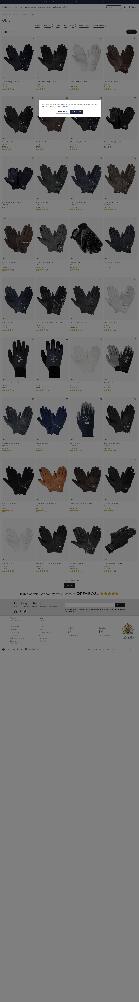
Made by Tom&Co (131, 649)
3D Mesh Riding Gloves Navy (11, 82)
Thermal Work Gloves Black (10, 383)
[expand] (107, 1)
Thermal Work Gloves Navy (44, 383)
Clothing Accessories (22, 14)
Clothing (4, 14)
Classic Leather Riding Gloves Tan (46, 503)
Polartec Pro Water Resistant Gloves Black (49, 323)
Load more (69, 586)
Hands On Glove (75, 262)
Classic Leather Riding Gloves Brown (81, 503)
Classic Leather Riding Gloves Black (47, 82)
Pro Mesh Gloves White (111, 323)
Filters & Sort (131, 32)
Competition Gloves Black (44, 202)
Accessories (12, 14)
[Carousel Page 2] (4, 138)
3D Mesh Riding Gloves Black (79, 142)
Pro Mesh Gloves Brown (111, 82)
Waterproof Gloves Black (77, 564)
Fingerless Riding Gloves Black (113, 142)
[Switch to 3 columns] (3, 32)
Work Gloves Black (109, 383)
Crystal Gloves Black (8, 142)
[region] (70, 108)
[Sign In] (133, 7)
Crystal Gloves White (8, 564)
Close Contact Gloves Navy (10, 443)
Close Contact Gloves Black (78, 323)
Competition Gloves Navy (78, 202)
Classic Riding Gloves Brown (45, 142)
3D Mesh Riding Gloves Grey (44, 262)
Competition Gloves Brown (112, 202)
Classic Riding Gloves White (78, 82)
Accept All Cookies (76, 111)
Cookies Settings (62, 111)
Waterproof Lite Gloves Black (113, 564)
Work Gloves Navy (75, 443)
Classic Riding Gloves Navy (112, 262)
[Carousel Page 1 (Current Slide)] (3, 138)
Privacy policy (70, 611)
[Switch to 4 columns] (5, 32)
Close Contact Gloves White (78, 383)
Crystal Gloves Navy (8, 323)
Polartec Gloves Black (9, 503)
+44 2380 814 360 (73, 635)
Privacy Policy (65, 106)
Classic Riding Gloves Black (112, 443)
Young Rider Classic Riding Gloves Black (48, 564)
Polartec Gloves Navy (42, 443)
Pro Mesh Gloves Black (111, 503)
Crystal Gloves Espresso (9, 262)
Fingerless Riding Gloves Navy (11, 202)
